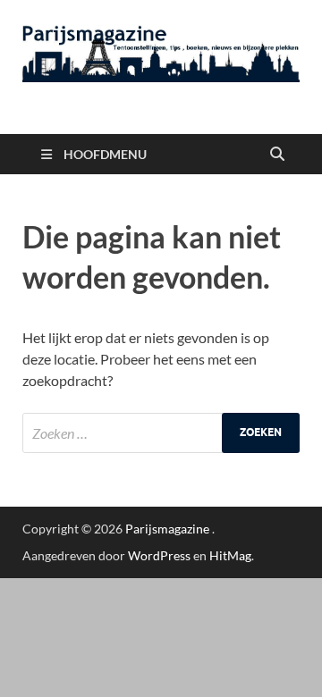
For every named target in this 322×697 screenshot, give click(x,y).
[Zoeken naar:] (161, 433)
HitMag (230, 555)
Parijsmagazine (167, 528)
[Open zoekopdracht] (277, 154)
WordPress (159, 555)
